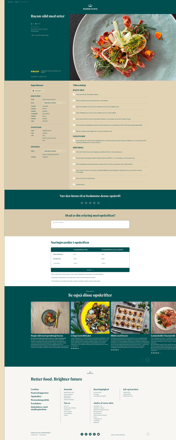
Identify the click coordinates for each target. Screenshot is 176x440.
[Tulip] (35, 71)
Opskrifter (17, 1)
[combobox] (38, 91)
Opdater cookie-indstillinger (118, 434)
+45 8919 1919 (34, 434)
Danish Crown (10, 1)
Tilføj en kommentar (34, 30)
